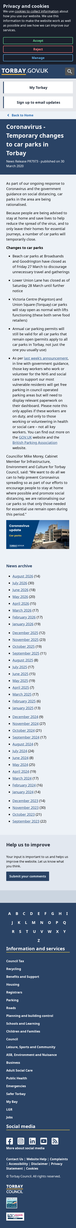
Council (12, 1039)
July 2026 (19, 583)
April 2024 (20, 771)
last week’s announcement (46, 358)
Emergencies (16, 1086)
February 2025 (24, 701)
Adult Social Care (19, 1070)
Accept (38, 41)
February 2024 (24, 785)
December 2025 (25, 632)
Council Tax (15, 961)
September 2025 (25, 653)
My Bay (12, 1101)
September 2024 (25, 737)
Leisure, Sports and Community (30, 1047)
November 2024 (25, 723)
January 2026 (23, 624)
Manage (41, 58)
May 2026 (20, 596)
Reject (38, 50)
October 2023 (23, 814)
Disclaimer (39, 1164)
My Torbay (38, 87)
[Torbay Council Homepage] (25, 71)
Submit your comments (27, 876)
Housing (12, 984)
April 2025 (20, 687)
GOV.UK (25, 437)
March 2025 (22, 694)
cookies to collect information (37, 11)
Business (13, 1062)
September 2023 (25, 821)
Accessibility (18, 1164)
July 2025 (19, 667)
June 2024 (20, 757)
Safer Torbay (16, 1094)
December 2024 (25, 716)
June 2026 (20, 589)
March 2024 (22, 778)
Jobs (9, 1117)
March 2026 (22, 610)
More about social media (25, 1148)
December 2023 (25, 800)
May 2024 (20, 764)
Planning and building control (29, 1016)
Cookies (32, 1168)
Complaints (59, 1159)
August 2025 (22, 660)
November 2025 (25, 639)
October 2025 (23, 646)
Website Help (37, 1159)
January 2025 (23, 708)
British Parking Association (34, 442)
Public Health (16, 1078)
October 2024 (23, 730)
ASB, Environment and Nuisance (31, 1055)
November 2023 (25, 807)
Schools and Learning (23, 1023)
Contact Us (14, 1159)
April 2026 (20, 603)
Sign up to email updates (38, 102)
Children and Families (23, 1031)
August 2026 (22, 576)
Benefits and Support (22, 977)
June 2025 (20, 673)
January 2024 (23, 792)
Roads (11, 1008)
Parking (12, 1000)
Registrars (14, 992)
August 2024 (22, 744)
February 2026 (24, 617)
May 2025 (20, 680)
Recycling (13, 969)
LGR (9, 1109)
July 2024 (19, 751)
